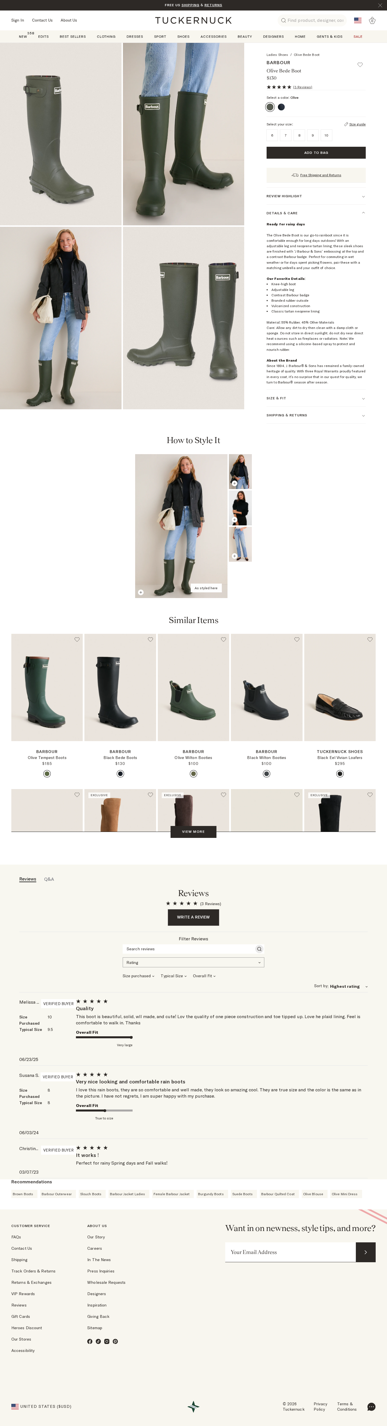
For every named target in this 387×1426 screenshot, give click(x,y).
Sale (358, 36)
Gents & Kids (330, 36)
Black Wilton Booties (266, 757)
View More (193, 831)
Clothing (106, 36)
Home (300, 36)
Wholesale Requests (106, 1282)
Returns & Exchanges (31, 1282)
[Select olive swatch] (47, 773)
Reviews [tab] (27, 879)
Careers (94, 1248)
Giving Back (98, 1316)
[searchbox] (188, 949)
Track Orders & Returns (33, 1271)
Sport (160, 36)
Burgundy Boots (211, 1194)
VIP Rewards (23, 1293)
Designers (273, 36)
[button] (362, 62)
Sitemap (94, 1327)
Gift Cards (20, 1316)
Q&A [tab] (49, 879)
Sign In (17, 20)
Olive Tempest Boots (47, 757)
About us (97, 1226)
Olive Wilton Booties (193, 757)
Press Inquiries (100, 1271)
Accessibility (23, 1350)
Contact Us (42, 20)
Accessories (214, 36)
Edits (43, 36)
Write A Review (193, 917)
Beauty (245, 36)
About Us (69, 20)
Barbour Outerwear (57, 1194)
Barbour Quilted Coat (278, 1194)
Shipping (19, 1259)
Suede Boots (242, 1194)
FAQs (16, 1237)
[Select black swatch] (120, 773)
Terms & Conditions (347, 1406)
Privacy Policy (321, 1406)
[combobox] (193, 962)
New (23, 36)
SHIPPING (190, 5)
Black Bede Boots (120, 757)
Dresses (135, 36)
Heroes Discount (26, 1327)
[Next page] (351, 440)
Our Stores (21, 1339)
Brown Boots (23, 1194)
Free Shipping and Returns (320, 175)
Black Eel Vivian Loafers (339, 757)
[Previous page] (336, 440)
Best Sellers (73, 36)
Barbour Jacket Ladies (127, 1194)
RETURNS (213, 5)
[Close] (380, 5)
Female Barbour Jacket (172, 1194)
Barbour (278, 62)
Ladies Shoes (277, 55)
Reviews (19, 1305)
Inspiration (97, 1305)
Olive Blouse (313, 1194)
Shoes (183, 36)
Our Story (96, 1237)
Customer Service (30, 1226)
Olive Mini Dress (345, 1194)
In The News (99, 1259)
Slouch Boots (90, 1194)
